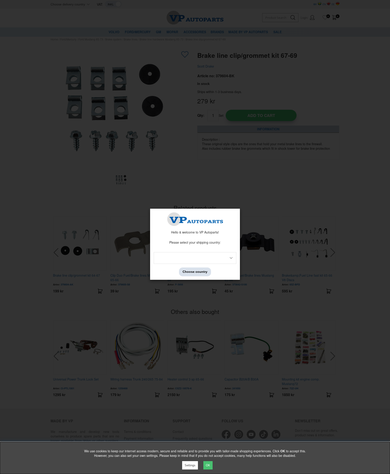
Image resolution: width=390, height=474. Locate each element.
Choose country (195, 272)
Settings (190, 465)
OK (208, 465)
